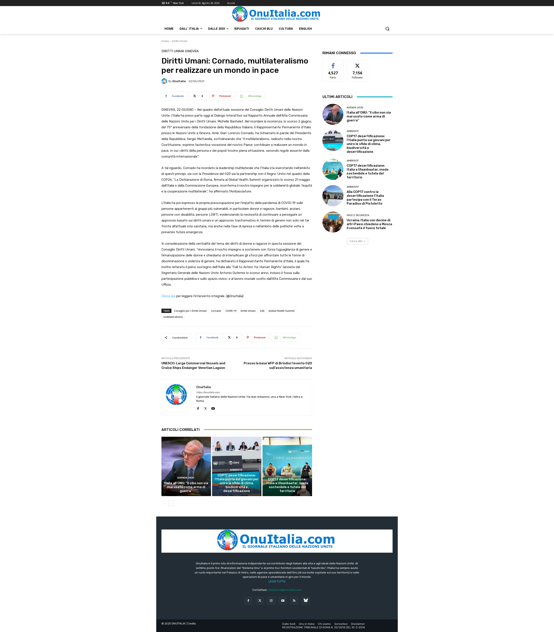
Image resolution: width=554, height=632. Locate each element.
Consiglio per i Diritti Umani (190, 310)
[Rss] (294, 600)
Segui (357, 63)
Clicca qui (168, 296)
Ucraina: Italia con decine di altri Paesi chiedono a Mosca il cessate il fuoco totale (369, 224)
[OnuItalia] (164, 81)
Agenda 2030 (185, 478)
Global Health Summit (282, 310)
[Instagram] (271, 600)
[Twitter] (260, 600)
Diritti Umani (179, 41)
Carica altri (356, 241)
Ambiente (236, 470)
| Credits (191, 623)
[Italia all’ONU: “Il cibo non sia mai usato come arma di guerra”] (186, 466)
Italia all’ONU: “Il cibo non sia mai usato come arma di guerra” (186, 487)
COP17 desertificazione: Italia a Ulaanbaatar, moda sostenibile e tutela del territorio (287, 485)
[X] (205, 407)
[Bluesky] (305, 600)
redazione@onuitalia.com (285, 589)
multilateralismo (173, 316)
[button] (387, 28)
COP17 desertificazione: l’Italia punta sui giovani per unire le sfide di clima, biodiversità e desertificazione (237, 483)
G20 (262, 310)
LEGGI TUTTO (277, 581)
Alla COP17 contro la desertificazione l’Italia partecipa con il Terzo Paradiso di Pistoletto (365, 197)
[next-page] (171, 503)
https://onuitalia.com (208, 392)
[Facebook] (198, 407)
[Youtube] (213, 407)
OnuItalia (179, 81)
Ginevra (192, 51)
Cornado (216, 310)
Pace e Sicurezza (358, 215)
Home (165, 41)
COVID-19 (230, 310)
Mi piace (333, 63)
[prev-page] (164, 503)
